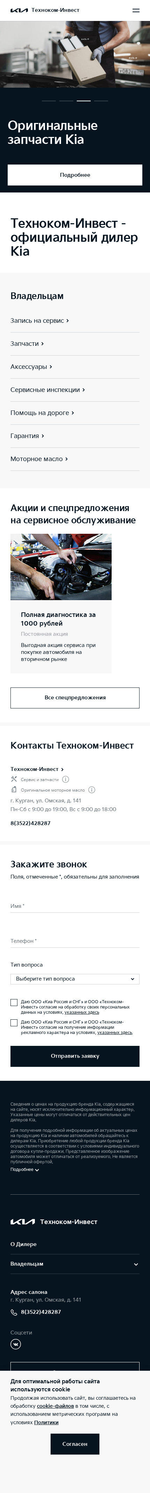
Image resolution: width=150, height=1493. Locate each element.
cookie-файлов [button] (55, 1406)
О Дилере (23, 1244)
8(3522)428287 (30, 823)
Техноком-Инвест (34, 769)
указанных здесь (82, 1012)
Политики (46, 1423)
